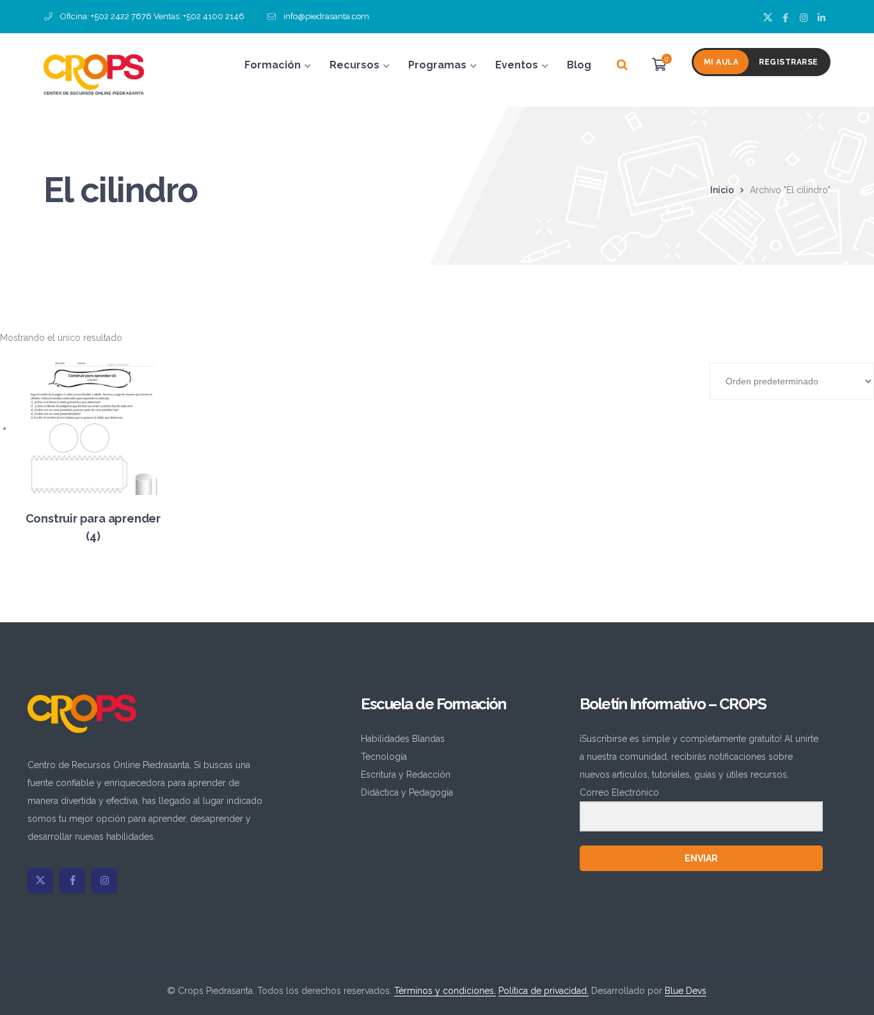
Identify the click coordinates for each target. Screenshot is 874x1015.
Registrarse (788, 62)
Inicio (722, 190)
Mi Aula (721, 62)
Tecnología (384, 756)
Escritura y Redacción (405, 774)
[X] (40, 880)
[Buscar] (622, 65)
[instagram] (104, 880)
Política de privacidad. (543, 991)
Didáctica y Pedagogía (407, 792)
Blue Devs (685, 991)
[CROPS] (94, 73)
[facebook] (72, 880)
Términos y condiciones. (445, 991)
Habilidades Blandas (403, 739)
